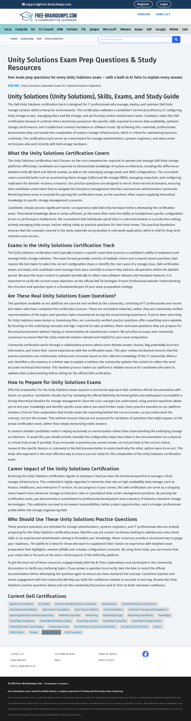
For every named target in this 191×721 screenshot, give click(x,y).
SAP (149, 29)
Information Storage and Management (148, 609)
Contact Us (17, 654)
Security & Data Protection (134, 626)
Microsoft (110, 29)
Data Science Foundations (56, 609)
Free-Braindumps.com (29, 683)
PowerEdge (165, 615)
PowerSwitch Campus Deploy (147, 621)
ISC (33, 29)
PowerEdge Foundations (22, 621)
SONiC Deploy (17, 632)
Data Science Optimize (86, 609)
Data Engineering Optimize (23, 609)
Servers (158, 626)
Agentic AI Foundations (22, 604)
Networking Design (113, 615)
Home (14, 38)
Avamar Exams (109, 604)
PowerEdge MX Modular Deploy (56, 621)
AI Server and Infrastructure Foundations (76, 604)
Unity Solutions (51, 632)
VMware (126, 29)
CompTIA (21, 29)
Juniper (95, 29)
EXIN (60, 29)
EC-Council (46, 29)
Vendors (144, 14)
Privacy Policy (106, 660)
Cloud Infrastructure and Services (139, 604)
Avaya (139, 29)
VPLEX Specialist (73, 632)
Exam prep (27, 38)
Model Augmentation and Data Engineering (32, 615)
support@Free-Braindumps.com (48, 4)
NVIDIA (174, 29)
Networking (92, 615)
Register (143, 4)
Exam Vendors (18, 660)
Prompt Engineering (59, 626)
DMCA (57, 660)
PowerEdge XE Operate (115, 621)
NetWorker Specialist (70, 615)
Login (164, 4)
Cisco (8, 29)
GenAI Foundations (113, 609)
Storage (33, 632)
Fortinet (72, 29)
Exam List (163, 14)
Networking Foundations (141, 615)
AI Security (44, 604)
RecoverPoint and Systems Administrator (95, 626)
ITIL (84, 29)
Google (161, 29)
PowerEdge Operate (87, 621)
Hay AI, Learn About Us (23, 666)
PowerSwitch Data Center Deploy (27, 626)
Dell (39, 38)
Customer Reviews (64, 654)
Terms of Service (107, 654)
